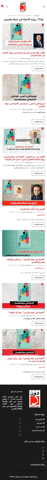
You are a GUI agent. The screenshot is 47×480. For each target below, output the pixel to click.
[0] (3, 6)
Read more (39, 69)
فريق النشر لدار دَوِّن (26, 58)
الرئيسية (36, 15)
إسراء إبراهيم (29, 162)
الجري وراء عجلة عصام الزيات (32, 209)
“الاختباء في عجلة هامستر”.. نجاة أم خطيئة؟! (27, 312)
